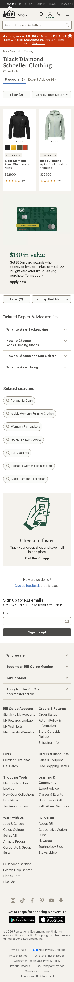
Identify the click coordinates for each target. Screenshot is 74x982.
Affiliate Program (15, 841)
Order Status (48, 714)
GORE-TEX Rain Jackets (26, 439)
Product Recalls (20, 966)
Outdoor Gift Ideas (16, 760)
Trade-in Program (15, 806)
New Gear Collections (18, 794)
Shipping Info (49, 742)
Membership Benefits (18, 732)
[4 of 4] (22, 141)
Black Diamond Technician (28, 478)
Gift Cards (10, 766)
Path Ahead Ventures (54, 806)
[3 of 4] (20, 141)
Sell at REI (10, 835)
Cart (59, 14)
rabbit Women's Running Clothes (32, 413)
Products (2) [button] (15, 79)
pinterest (42, 900)
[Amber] (13, 147)
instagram (13, 900)
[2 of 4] (18, 141)
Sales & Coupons (51, 760)
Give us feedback (27, 585)
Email (6, 613)
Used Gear (10, 800)
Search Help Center (17, 870)
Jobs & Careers (14, 823)
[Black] (7, 147)
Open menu (67, 14)
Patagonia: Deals (22, 400)
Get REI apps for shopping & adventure (37, 912)
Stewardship (48, 852)
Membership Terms (37, 971)
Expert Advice (49, 788)
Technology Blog (51, 846)
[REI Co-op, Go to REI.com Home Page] (8, 14)
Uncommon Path (51, 800)
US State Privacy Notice (50, 955)
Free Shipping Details (54, 766)
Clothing (28, 51)
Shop (22, 15)
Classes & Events (51, 794)
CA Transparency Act (50, 966)
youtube (51, 900)
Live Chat (10, 882)
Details (58, 605)
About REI (46, 823)
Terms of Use (17, 949)
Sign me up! (37, 632)
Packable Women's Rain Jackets (31, 465)
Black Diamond (11, 51)
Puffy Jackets (20, 452)
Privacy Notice (18, 955)
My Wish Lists (12, 726)
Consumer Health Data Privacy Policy (37, 960)
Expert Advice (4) (42, 79)
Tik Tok (22, 900)
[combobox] (37, 25)
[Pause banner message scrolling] (69, 36)
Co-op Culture (13, 829)
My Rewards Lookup (18, 720)
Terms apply (34, 275)
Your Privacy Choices (51, 949)
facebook (32, 900)
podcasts (61, 900)
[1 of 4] (16, 141)
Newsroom (47, 840)
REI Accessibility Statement (37, 976)
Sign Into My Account (19, 714)
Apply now (18, 282)
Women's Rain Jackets (25, 426)
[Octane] (25, 147)
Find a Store (11, 876)
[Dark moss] (19, 147)
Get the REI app (37, 558)
